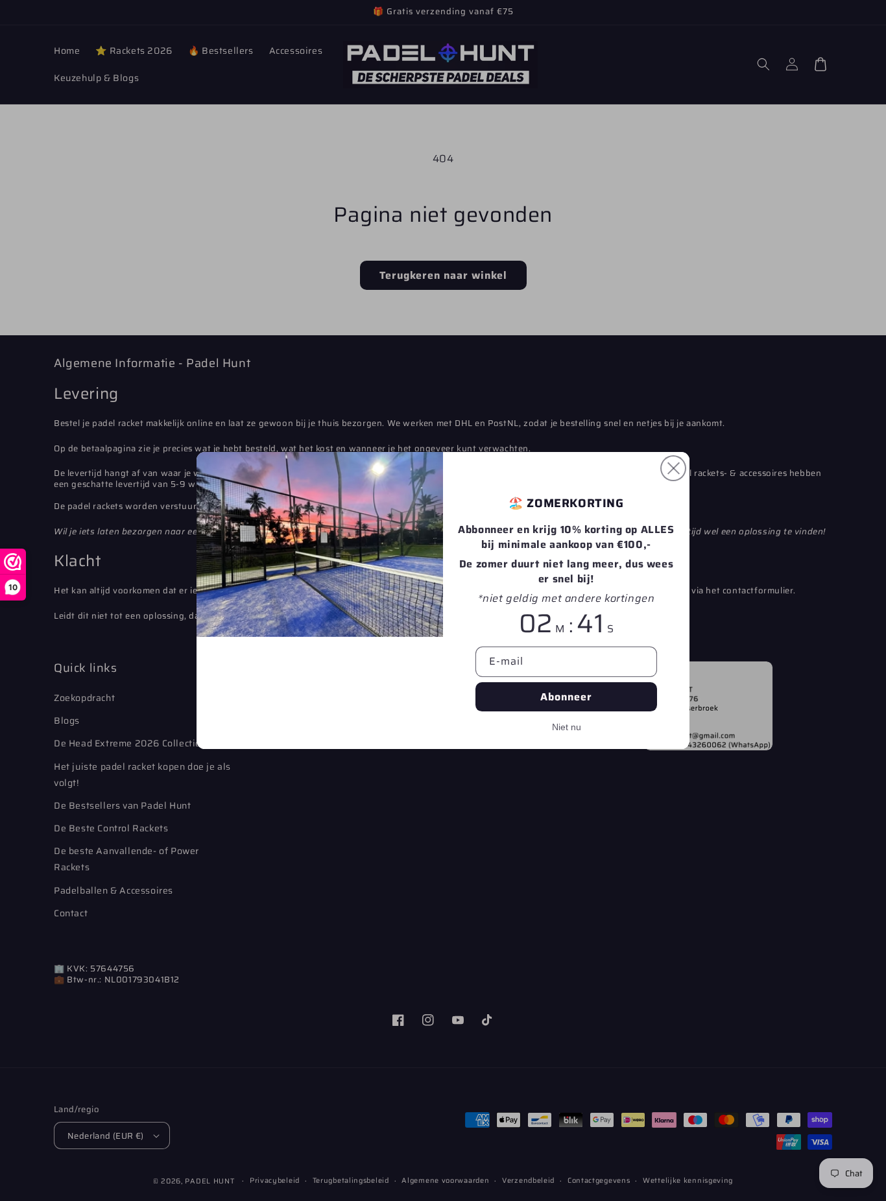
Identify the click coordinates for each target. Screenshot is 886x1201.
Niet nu (566, 727)
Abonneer (566, 697)
